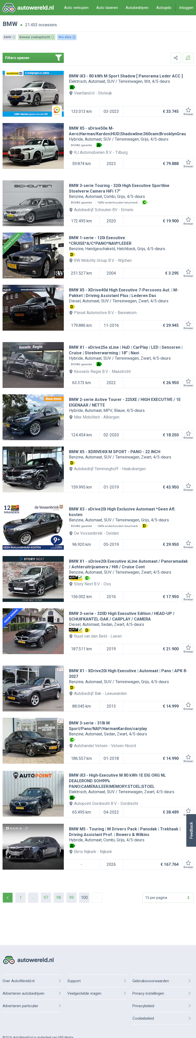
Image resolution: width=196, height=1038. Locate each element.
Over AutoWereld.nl (18, 981)
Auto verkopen (76, 7)
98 (58, 897)
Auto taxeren (107, 7)
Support (74, 981)
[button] (191, 830)
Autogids (163, 7)
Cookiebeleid (143, 1018)
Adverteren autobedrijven (23, 993)
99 (71, 897)
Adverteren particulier (20, 1006)
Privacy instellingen (148, 993)
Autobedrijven (137, 7)
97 (46, 897)
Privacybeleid (143, 1006)
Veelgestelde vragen (84, 993)
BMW (10, 24)
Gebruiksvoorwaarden (150, 981)
